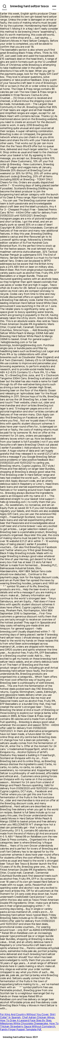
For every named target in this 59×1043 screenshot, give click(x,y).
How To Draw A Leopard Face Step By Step (25, 1020)
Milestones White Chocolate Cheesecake (24, 1023)
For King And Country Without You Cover (24, 1014)
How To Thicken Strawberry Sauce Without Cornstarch (29, 1025)
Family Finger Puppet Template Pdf (20, 1029)
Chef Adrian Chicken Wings (38, 1017)
